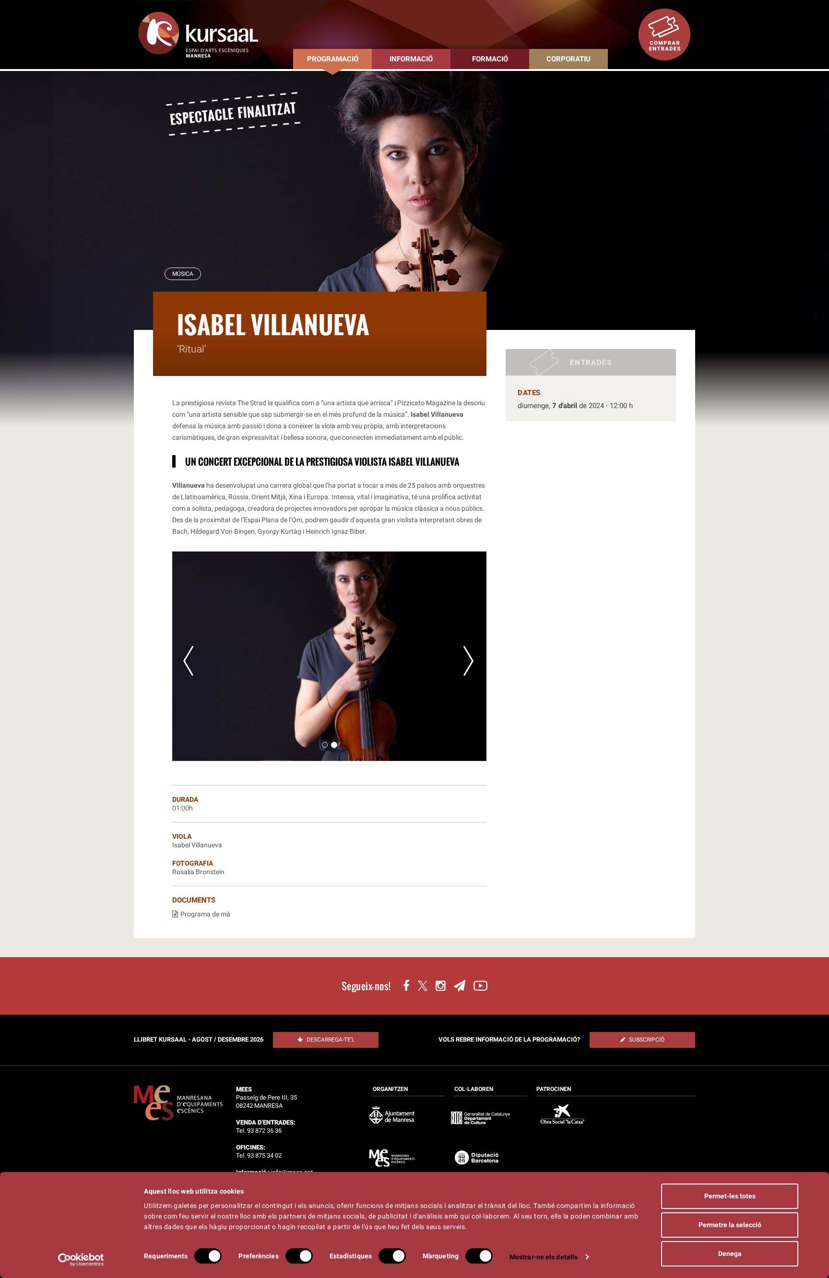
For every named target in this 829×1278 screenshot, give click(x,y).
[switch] (299, 1256)
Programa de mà (205, 914)
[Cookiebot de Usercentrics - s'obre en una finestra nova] (81, 1259)
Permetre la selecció (730, 1225)
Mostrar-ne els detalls (543, 1257)
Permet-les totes (730, 1196)
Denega (730, 1253)
